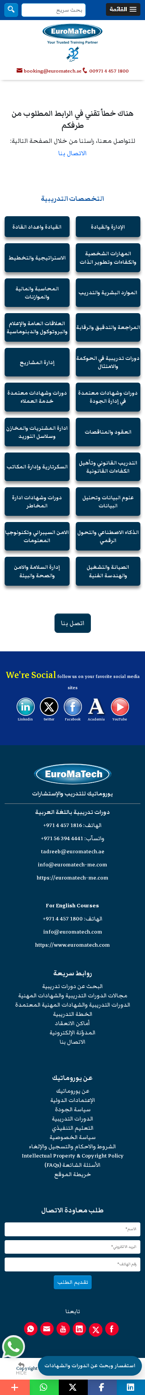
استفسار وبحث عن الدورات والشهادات (89, 1366)
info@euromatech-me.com (72, 864)
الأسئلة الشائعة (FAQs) (72, 1165)
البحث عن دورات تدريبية (72, 986)
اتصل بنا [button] (72, 623)
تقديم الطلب (72, 1282)
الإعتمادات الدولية (72, 1100)
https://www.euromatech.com (72, 945)
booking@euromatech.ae (53, 71)
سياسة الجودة (72, 1109)
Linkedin (25, 719)
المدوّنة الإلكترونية (72, 1032)
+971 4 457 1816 (62, 825)
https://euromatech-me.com (72, 877)
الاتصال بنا (72, 153)
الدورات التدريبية (72, 1118)
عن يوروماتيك (72, 1091)
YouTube (120, 719)
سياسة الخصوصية (72, 1137)
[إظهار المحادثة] (13, 1346)
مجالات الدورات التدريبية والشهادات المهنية (72, 995)
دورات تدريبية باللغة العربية (72, 812)
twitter (49, 719)
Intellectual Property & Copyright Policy (73, 1155)
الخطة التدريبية (72, 1014)
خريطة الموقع (72, 1174)
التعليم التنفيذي (73, 1128)
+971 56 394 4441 (62, 838)
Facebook (72, 719)
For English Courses (72, 905)
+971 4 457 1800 (63, 918)
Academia (96, 719)
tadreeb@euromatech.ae (72, 851)
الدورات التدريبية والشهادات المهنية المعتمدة (72, 1004)
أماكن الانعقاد (72, 1023)
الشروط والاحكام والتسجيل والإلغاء (72, 1146)
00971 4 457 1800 (108, 71)
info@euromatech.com (72, 931)
